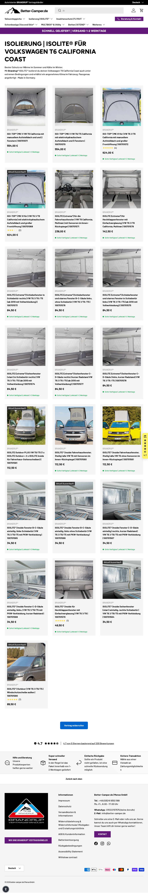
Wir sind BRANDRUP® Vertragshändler (28, 840)
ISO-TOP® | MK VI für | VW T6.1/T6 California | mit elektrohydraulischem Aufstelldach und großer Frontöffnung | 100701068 (26, 221)
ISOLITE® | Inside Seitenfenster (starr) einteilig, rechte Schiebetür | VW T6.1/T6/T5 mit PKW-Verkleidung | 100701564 (121, 611)
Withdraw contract (67, 857)
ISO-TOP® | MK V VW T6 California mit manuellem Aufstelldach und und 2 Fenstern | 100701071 (25, 137)
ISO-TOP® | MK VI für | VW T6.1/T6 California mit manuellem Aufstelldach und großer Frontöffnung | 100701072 (119, 139)
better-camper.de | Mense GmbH (22, 882)
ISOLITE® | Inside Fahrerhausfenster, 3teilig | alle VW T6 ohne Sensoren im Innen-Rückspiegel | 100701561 (121, 456)
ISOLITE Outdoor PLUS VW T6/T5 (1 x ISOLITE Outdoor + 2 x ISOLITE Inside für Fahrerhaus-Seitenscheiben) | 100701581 (26, 457)
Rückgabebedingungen (70, 845)
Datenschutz (64, 806)
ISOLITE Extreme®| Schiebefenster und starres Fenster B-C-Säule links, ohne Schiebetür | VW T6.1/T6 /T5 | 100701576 (73, 300)
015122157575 (113, 809)
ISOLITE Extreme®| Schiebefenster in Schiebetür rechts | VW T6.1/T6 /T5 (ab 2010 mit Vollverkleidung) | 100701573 (26, 300)
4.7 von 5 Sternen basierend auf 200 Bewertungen (88, 743)
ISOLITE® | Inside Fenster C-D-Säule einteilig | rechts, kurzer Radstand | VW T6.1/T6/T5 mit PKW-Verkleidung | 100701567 (121, 532)
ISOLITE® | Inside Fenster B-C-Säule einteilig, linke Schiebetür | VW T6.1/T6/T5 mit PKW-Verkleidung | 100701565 (25, 532)
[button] (145, 446)
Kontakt (102, 834)
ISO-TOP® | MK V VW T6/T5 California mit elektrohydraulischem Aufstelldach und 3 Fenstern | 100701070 (73, 139)
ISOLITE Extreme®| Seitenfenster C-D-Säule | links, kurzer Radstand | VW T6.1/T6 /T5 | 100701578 (121, 377)
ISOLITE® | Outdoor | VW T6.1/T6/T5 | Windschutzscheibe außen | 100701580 (25, 692)
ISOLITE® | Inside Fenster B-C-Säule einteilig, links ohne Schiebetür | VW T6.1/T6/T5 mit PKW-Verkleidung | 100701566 (73, 532)
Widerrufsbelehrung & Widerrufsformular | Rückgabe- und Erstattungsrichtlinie (74, 825)
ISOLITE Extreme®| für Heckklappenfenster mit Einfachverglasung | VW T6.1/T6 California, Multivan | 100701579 (119, 221)
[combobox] (89, 10)
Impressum (64, 800)
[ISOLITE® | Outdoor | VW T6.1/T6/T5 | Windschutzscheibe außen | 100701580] (26, 662)
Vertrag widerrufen (74, 725)
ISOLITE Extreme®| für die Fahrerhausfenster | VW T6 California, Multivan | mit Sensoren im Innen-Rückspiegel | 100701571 (74, 221)
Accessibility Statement (70, 851)
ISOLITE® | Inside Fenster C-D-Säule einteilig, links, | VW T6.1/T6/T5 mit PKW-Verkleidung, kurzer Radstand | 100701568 (25, 611)
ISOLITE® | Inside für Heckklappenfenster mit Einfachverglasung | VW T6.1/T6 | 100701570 (71, 611)
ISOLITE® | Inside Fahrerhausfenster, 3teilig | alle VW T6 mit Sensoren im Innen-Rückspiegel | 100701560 (73, 456)
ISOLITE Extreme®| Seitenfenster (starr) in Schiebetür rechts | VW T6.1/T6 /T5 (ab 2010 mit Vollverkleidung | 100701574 (24, 378)
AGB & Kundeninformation (71, 834)
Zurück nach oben (74, 779)
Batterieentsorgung (68, 839)
